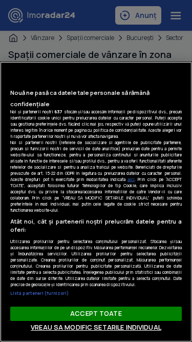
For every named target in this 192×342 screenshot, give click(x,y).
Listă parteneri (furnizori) (39, 293)
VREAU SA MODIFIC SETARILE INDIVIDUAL (96, 327)
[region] (96, 202)
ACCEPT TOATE (96, 313)
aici (131, 179)
